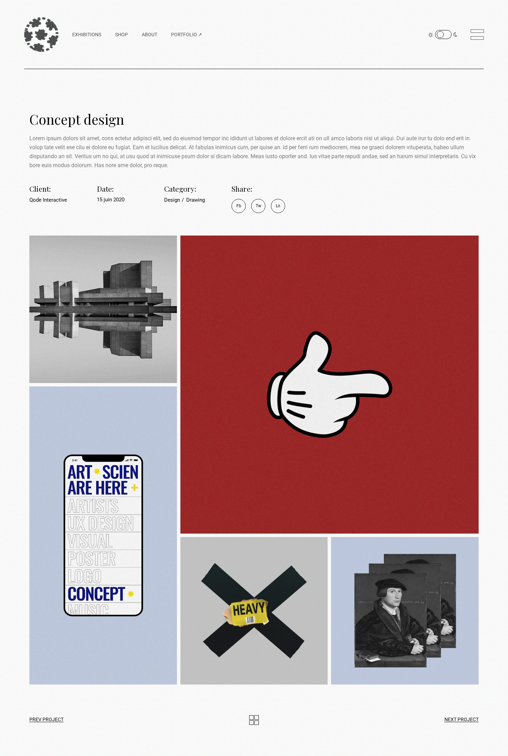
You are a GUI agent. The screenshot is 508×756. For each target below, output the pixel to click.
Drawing (195, 200)
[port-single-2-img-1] (103, 309)
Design (172, 200)
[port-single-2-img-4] (254, 611)
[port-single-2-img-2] (329, 385)
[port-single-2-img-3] (103, 535)
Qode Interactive (48, 200)
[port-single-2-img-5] (404, 611)
